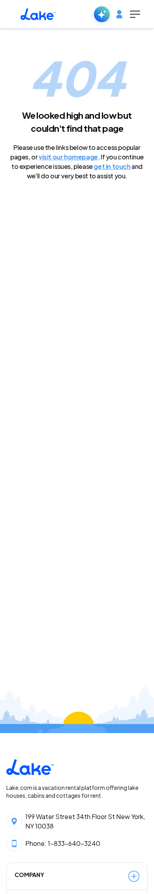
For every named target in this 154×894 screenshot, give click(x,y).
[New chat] (102, 14)
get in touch (112, 166)
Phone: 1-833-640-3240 (62, 843)
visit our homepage (68, 157)
